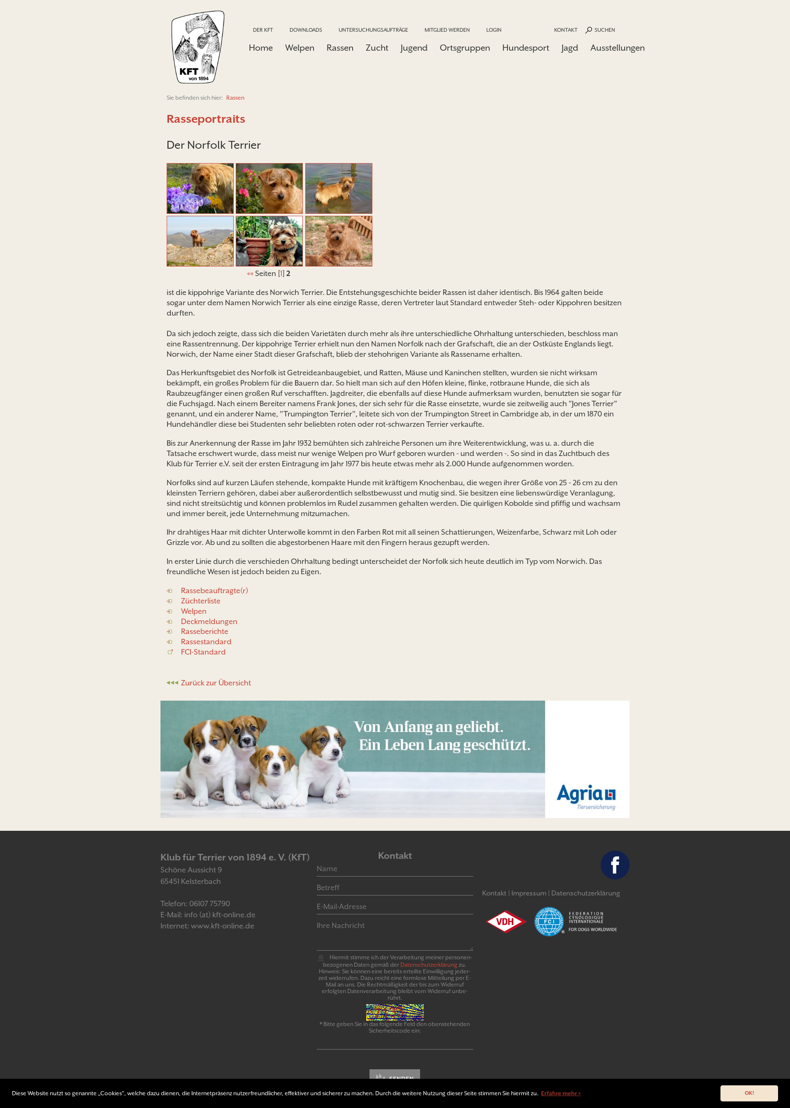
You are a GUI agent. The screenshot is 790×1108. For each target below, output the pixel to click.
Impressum (528, 893)
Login (494, 30)
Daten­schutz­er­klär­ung (429, 964)
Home (261, 48)
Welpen (299, 48)
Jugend (414, 48)
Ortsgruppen (465, 48)
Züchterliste (201, 600)
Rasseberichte (204, 631)
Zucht (377, 48)
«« (250, 273)
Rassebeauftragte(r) (214, 590)
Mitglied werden (447, 30)
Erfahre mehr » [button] (561, 1093)
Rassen (340, 48)
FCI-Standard (203, 652)
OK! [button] (749, 1093)
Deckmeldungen (209, 621)
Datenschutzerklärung (585, 893)
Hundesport (525, 48)
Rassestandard (206, 641)
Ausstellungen (617, 48)
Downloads (306, 30)
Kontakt (566, 30)
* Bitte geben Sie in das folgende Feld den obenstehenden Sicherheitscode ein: (395, 1027)
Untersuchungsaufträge (373, 30)
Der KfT (263, 30)
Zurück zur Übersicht (216, 682)
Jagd (570, 48)
